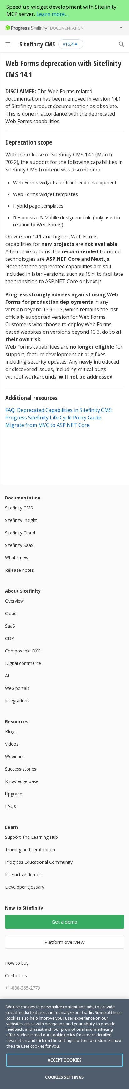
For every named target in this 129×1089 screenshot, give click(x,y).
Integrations (17, 701)
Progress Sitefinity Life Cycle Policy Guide (53, 417)
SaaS (10, 626)
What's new (16, 558)
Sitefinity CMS (19, 508)
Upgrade (13, 794)
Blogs (11, 731)
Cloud (11, 613)
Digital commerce (23, 663)
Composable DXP (23, 651)
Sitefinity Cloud (20, 533)
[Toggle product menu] (121, 28)
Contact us (16, 975)
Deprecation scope (29, 142)
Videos (11, 744)
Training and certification (30, 850)
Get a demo (64, 922)
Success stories (20, 769)
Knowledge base (22, 781)
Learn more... (52, 13)
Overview (14, 601)
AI (7, 676)
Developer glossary (24, 887)
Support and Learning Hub (31, 837)
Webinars (14, 756)
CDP (9, 638)
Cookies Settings (64, 1077)
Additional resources (32, 398)
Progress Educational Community (39, 862)
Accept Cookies (65, 1060)
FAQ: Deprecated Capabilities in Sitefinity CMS (58, 410)
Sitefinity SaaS (19, 545)
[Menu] (8, 44)
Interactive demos (23, 874)
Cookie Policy (62, 1035)
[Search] (121, 44)
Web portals (17, 688)
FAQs (10, 806)
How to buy (16, 963)
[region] (64, 1044)
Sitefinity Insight (21, 520)
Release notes (19, 570)
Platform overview (64, 942)
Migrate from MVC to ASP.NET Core (47, 425)
